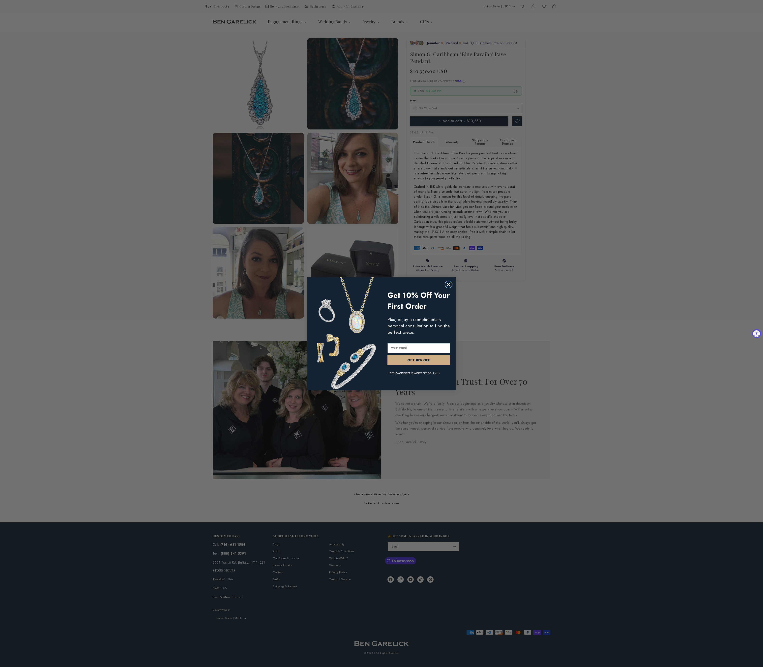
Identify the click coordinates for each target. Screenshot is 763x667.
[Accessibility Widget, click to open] (756, 333)
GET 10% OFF (418, 360)
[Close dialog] (448, 284)
